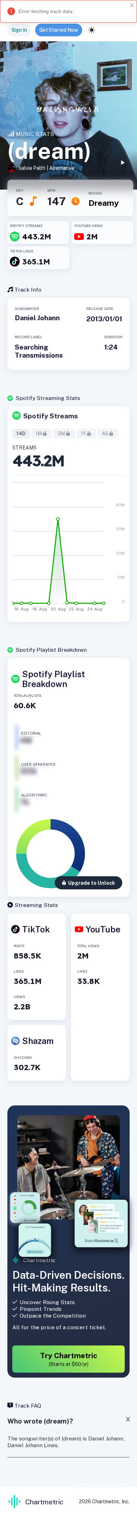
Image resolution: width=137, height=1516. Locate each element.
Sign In (19, 30)
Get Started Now (58, 30)
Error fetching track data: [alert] (46, 11)
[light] (91, 30)
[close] (132, 5)
